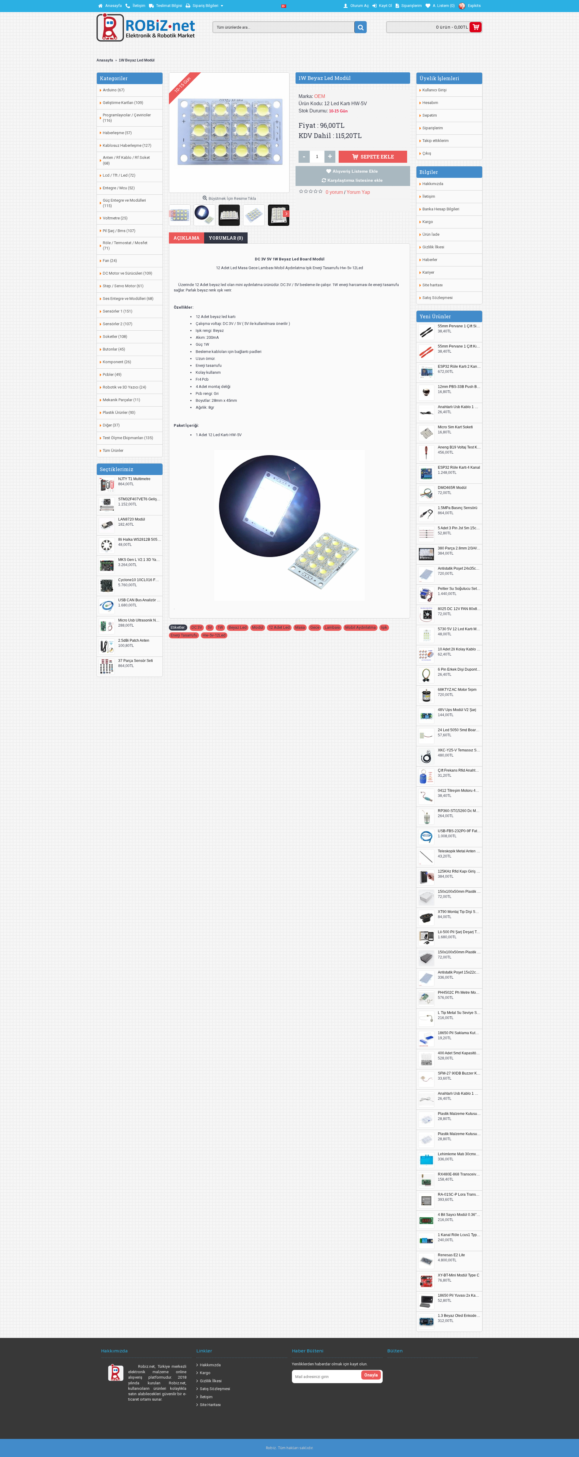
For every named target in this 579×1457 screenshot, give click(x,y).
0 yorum (334, 192)
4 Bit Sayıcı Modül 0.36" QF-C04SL (459, 1215)
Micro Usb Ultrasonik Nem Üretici (139, 620)
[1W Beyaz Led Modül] (229, 132)
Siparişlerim (432, 128)
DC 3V (196, 627)
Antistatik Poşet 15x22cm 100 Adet (459, 972)
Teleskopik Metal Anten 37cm (459, 851)
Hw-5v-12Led (214, 635)
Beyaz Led (238, 627)
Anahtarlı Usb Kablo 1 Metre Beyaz (459, 1094)
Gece (314, 627)
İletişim (428, 196)
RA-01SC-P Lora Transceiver (459, 1195)
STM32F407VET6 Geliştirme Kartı (139, 499)
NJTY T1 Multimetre (134, 479)
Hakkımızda (432, 183)
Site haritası (432, 285)
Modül (257, 627)
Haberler (429, 259)
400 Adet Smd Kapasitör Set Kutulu (459, 1053)
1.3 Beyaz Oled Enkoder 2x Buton (459, 1316)
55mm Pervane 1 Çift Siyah (459, 326)
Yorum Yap (358, 192)
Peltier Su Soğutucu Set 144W (459, 589)
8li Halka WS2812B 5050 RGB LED (139, 540)
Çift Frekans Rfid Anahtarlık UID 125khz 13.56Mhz (459, 771)
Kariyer (428, 272)
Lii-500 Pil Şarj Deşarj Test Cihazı (459, 932)
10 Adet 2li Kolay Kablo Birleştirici (459, 649)
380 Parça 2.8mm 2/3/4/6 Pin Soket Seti (459, 548)
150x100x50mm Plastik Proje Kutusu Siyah (459, 952)
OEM (319, 96)
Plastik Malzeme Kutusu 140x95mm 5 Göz (459, 1114)
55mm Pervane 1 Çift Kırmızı (459, 346)
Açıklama (186, 238)
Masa (300, 627)
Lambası (332, 627)
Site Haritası (210, 1404)
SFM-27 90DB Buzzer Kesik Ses (459, 1073)
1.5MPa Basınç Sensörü (457, 508)
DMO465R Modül (452, 488)
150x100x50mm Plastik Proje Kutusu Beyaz (459, 892)
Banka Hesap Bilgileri (440, 209)
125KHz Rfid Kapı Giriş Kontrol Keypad (459, 871)
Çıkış (426, 153)
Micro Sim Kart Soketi (455, 427)
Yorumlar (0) (226, 238)
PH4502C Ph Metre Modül (459, 993)
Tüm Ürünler (113, 450)
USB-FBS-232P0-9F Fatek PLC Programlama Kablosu (459, 831)
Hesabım (430, 102)
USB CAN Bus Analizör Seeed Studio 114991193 (139, 600)
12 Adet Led (279, 627)
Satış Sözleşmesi (437, 297)
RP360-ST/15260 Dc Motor (459, 811)
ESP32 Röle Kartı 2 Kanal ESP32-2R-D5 (459, 367)
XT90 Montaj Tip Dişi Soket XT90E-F (459, 912)
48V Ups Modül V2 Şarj (457, 710)
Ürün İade (430, 234)
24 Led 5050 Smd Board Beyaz (459, 730)
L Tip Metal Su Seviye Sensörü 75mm (459, 1013)
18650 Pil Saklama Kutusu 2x (459, 1033)
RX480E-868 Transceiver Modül (459, 1174)
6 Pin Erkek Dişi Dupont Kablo (459, 670)
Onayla (371, 1375)
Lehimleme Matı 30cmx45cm (459, 1154)
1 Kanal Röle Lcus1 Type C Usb (459, 1235)
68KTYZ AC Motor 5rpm (457, 690)
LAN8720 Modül (131, 519)
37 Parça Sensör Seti (135, 661)
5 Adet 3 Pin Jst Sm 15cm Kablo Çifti (459, 528)
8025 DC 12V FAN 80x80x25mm (459, 609)
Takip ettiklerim (435, 140)
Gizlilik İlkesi (433, 247)
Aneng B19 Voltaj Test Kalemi (459, 447)
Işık (384, 627)
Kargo (427, 221)
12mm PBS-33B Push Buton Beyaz (459, 387)
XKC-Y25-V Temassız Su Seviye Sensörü (459, 750)
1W (220, 627)
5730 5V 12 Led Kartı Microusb (459, 629)
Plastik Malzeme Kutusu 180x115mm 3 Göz (459, 1134)
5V (209, 627)
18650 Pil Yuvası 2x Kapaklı (459, 1296)
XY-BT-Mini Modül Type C (458, 1275)
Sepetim (429, 115)
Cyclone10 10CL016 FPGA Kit (139, 580)
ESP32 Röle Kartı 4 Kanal (459, 468)
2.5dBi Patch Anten (133, 641)
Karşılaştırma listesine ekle (355, 180)
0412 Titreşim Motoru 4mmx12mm (459, 791)
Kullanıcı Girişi (434, 90)
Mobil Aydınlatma (360, 627)
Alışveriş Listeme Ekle (355, 171)
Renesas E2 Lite (451, 1255)
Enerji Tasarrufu (184, 635)
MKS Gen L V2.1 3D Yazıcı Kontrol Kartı (139, 560)
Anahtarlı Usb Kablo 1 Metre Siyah (459, 407)
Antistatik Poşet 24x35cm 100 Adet (459, 569)
